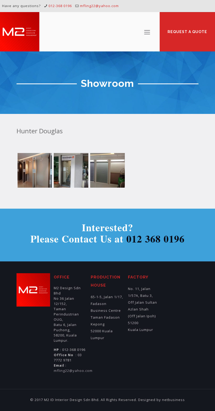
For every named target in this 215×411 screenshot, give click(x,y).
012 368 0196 (155, 238)
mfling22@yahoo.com (99, 5)
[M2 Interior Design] (19, 31)
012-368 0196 (60, 5)
